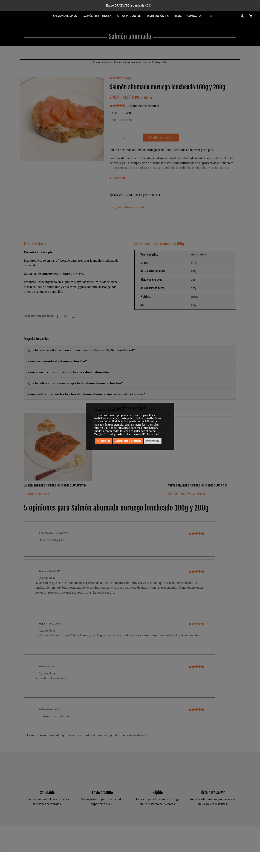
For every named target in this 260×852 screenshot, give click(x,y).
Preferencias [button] (152, 440)
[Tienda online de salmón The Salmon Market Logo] (26, 14)
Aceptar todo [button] (103, 440)
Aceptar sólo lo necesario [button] (128, 440)
